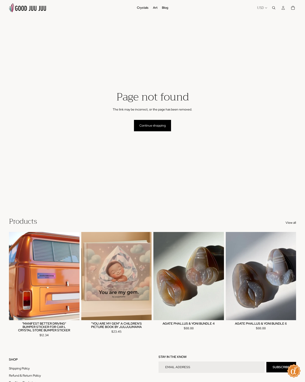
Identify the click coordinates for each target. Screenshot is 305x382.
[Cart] (293, 8)
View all (291, 223)
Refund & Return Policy (25, 376)
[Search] (274, 8)
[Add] (73, 313)
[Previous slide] (15, 276)
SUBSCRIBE (281, 367)
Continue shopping (152, 125)
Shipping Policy (19, 368)
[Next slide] (72, 276)
